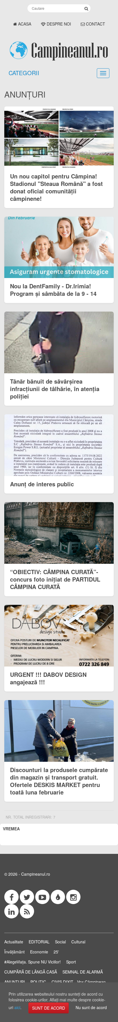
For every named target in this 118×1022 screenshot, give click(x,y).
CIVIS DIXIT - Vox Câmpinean (79, 982)
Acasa (24, 24)
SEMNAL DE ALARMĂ (82, 972)
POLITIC (38, 982)
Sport (71, 962)
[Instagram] (73, 897)
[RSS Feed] (27, 911)
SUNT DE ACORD (48, 1008)
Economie (39, 952)
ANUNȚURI (14, 982)
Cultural (78, 942)
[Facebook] (11, 897)
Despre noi (58, 24)
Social (60, 942)
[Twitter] (27, 897)
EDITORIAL (39, 942)
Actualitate (13, 942)
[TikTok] (58, 897)
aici (17, 1007)
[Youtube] (42, 897)
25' (56, 952)
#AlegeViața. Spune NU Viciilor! (32, 962)
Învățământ (14, 952)
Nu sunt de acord (91, 1007)
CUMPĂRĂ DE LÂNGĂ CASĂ (30, 972)
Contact (95, 24)
